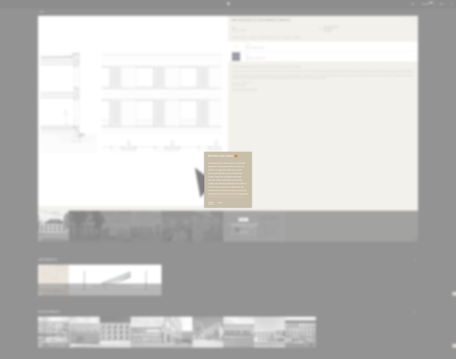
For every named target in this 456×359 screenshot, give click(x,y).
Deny (220, 202)
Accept (211, 202)
